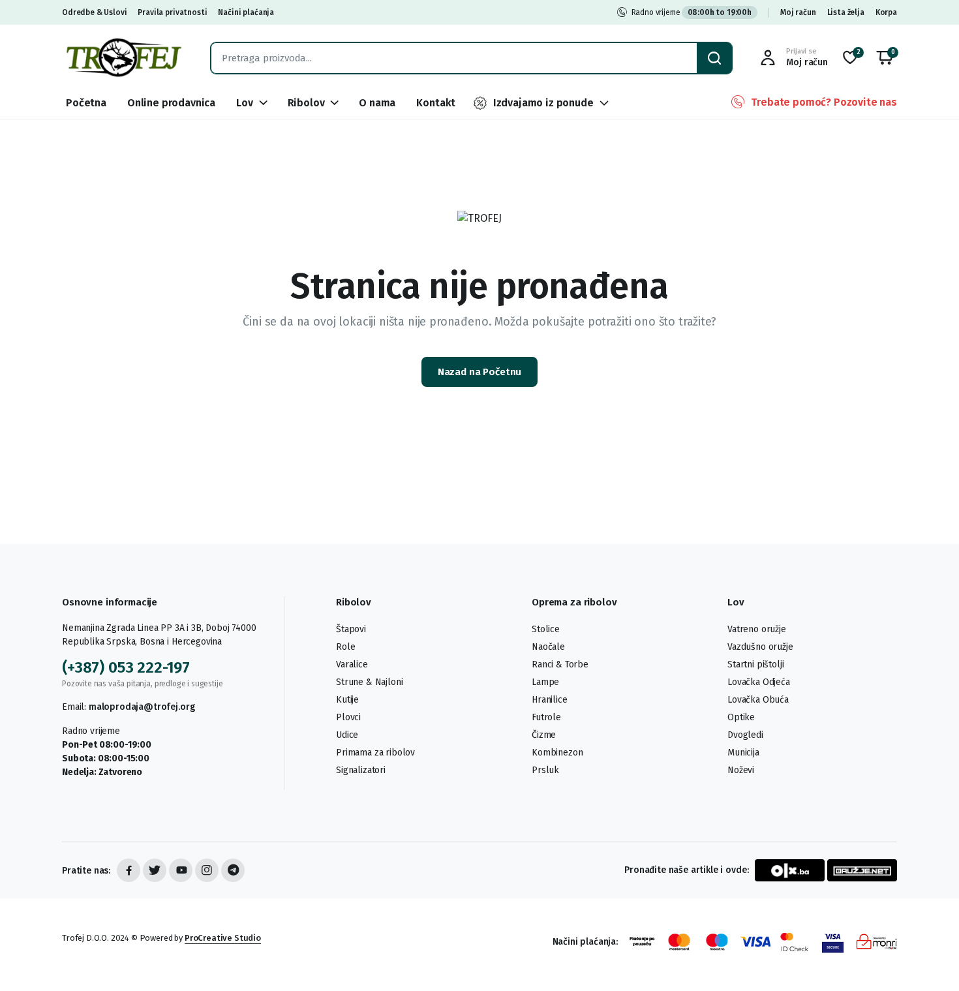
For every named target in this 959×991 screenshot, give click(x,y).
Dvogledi (745, 734)
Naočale (548, 646)
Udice (347, 734)
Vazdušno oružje (760, 646)
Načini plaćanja (246, 12)
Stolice (546, 629)
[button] (884, 58)
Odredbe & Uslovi (94, 12)
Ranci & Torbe (560, 664)
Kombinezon (557, 752)
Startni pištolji (755, 664)
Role (345, 646)
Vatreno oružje (756, 629)
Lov (244, 103)
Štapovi (351, 629)
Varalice (352, 664)
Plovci (348, 717)
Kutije (347, 699)
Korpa (886, 12)
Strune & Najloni (369, 682)
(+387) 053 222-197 (126, 667)
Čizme (544, 734)
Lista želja (845, 12)
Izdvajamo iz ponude (543, 103)
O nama (377, 103)
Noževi (740, 770)
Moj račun (798, 12)
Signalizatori (361, 770)
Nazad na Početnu (480, 372)
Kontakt (435, 103)
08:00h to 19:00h (720, 12)
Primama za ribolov (375, 752)
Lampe (545, 682)
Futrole (546, 717)
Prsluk (545, 770)
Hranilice (550, 699)
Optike (741, 717)
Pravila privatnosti (172, 12)
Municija (743, 752)
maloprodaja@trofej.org (141, 706)
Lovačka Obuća (758, 699)
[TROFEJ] (123, 58)
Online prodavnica (171, 103)
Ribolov (306, 103)
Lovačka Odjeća (758, 682)
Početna (86, 103)
